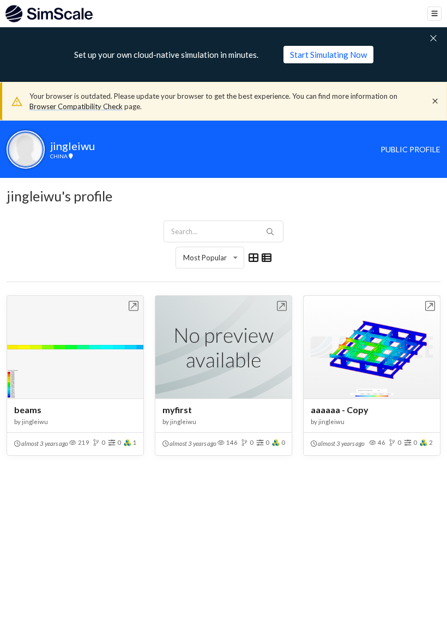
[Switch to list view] (266, 257)
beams (27, 409)
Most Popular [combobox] (205, 257)
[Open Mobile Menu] (434, 14)
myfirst (177, 409)
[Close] (435, 101)
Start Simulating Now (328, 54)
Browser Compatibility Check (76, 106)
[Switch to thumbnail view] (253, 257)
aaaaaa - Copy (340, 409)
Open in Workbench (133, 306)
